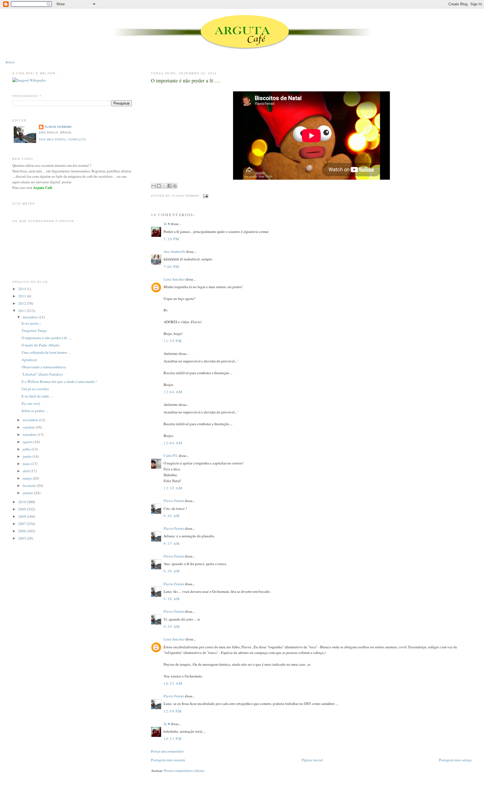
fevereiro (30, 485)
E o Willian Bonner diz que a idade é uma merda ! (59, 381)
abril (27, 470)
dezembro (30, 317)
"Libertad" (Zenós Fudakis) (42, 374)
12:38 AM (173, 488)
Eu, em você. (31, 403)
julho (27, 449)
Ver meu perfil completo (62, 139)
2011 (22, 310)
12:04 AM (173, 391)
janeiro (28, 492)
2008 (22, 516)
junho (27, 456)
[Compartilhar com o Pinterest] (175, 186)
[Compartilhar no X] (164, 186)
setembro (30, 434)
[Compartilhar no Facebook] (169, 186)
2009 (22, 509)
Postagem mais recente (168, 759)
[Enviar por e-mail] (153, 186)
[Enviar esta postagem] (205, 195)
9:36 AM (172, 515)
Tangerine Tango (34, 330)
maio (27, 463)
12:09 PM (173, 711)
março (28, 478)
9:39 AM (172, 626)
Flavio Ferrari (174, 500)
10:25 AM (173, 683)
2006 (22, 530)
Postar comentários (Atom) (184, 770)
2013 (22, 296)
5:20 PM (171, 238)
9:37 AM (172, 543)
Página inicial (312, 759)
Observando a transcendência (44, 366)
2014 (22, 288)
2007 (22, 523)
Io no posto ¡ (31, 323)
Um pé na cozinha (35, 388)
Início (10, 61)
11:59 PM (173, 340)
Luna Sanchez (174, 279)
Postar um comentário (167, 751)
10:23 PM (173, 738)
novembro (31, 419)
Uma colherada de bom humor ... (46, 352)
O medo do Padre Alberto (41, 345)
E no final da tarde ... (37, 396)
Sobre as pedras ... (35, 410)
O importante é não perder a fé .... (185, 80)
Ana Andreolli (174, 251)
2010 (22, 501)
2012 (22, 303)
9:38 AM (172, 570)
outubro (29, 427)
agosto (28, 441)
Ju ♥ (167, 223)
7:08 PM (171, 266)
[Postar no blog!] (159, 186)
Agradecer (29, 359)
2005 (22, 538)
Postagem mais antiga (455, 759)
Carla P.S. (171, 455)
